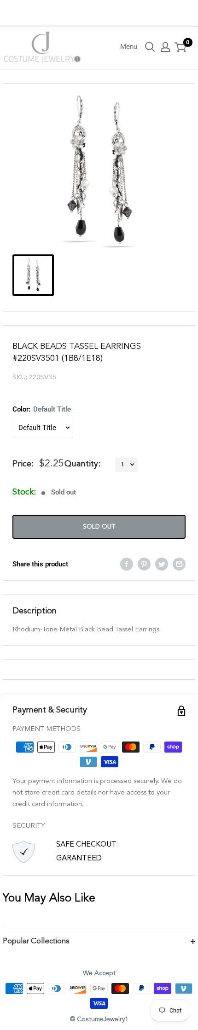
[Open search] (150, 47)
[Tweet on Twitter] (161, 564)
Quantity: (82, 464)
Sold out (99, 527)
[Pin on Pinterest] (144, 564)
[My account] (165, 47)
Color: (41, 409)
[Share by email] (179, 564)
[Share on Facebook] (126, 564)
